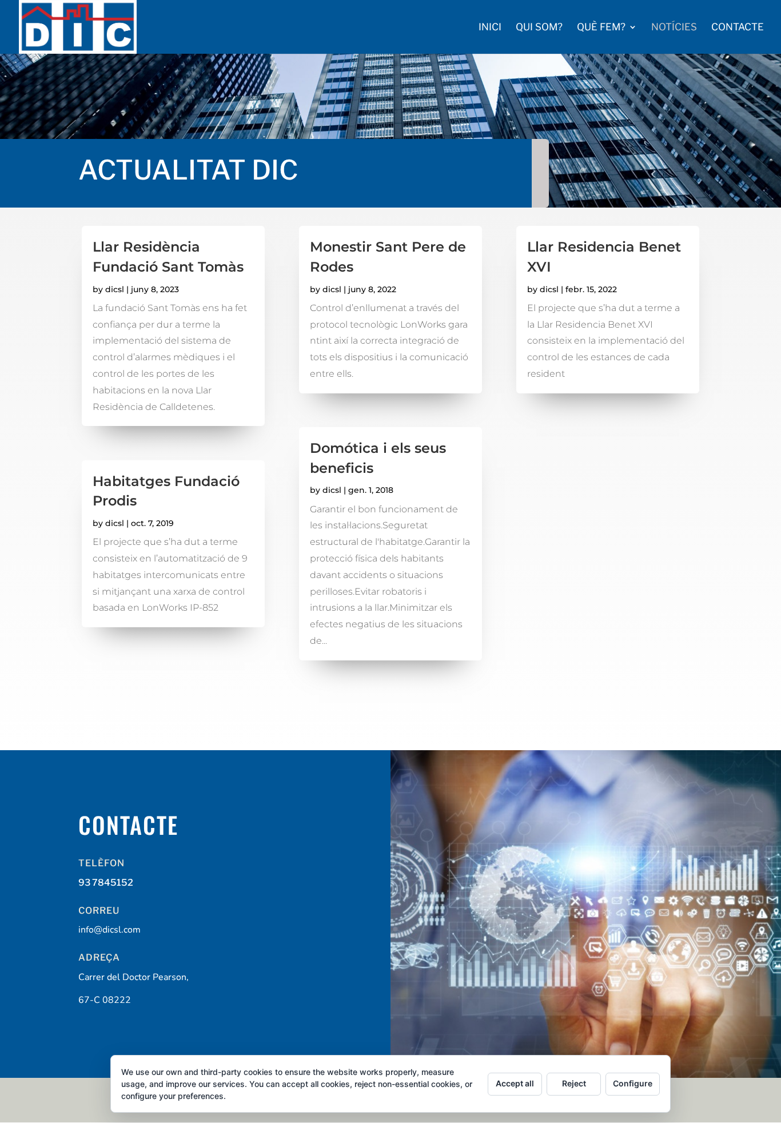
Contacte (737, 28)
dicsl (114, 289)
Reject (574, 1083)
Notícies (674, 28)
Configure (632, 1083)
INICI (490, 28)
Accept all (515, 1083)
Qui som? (539, 28)
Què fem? (601, 28)
